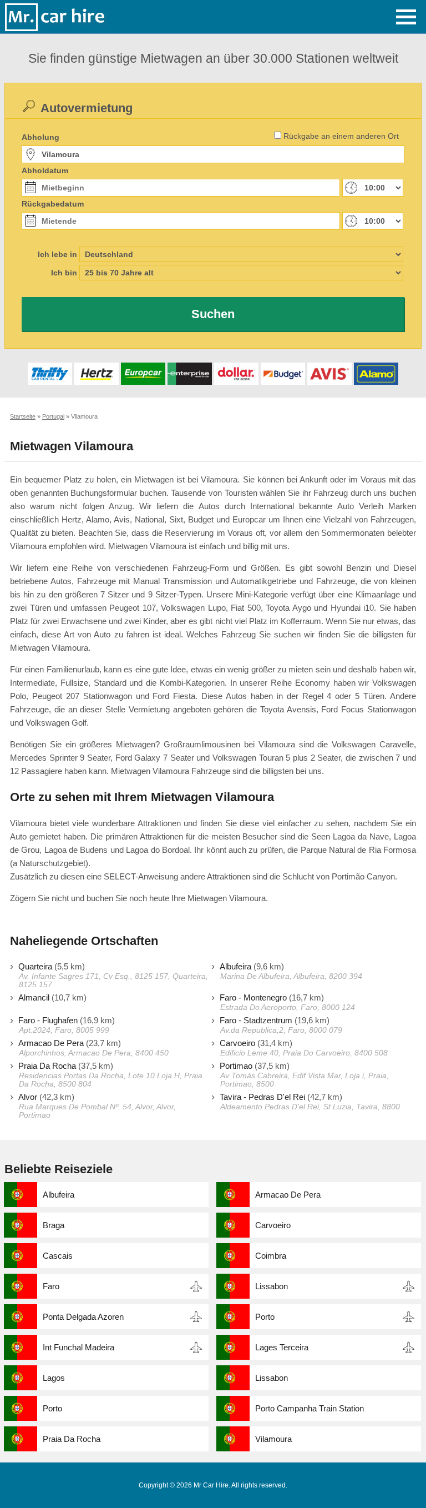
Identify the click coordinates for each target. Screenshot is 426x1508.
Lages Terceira (281, 1347)
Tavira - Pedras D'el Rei (262, 1097)
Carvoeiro (237, 1043)
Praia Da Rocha (47, 1065)
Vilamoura (273, 1439)
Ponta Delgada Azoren (83, 1316)
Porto (265, 1316)
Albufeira (235, 966)
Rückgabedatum (53, 203)
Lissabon (271, 1286)
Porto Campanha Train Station (309, 1408)
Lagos (54, 1378)
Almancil (33, 997)
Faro (51, 1286)
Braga (53, 1225)
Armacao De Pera (51, 1043)
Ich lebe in (57, 254)
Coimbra (270, 1255)
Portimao (236, 1065)
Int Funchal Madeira (78, 1347)
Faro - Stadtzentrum (256, 1020)
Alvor (27, 1097)
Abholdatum (45, 170)
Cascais (58, 1255)
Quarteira (35, 966)
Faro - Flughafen (48, 1020)
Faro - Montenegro (253, 997)
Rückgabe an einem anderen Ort (341, 136)
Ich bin (64, 272)
